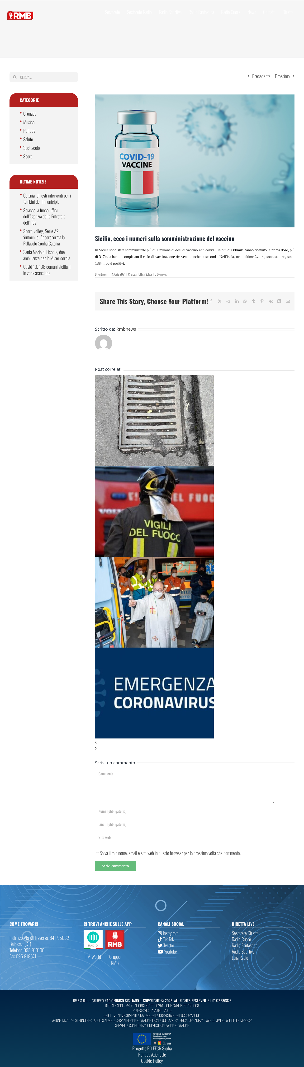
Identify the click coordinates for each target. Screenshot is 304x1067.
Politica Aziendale (152, 1054)
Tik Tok (168, 939)
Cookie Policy (152, 1060)
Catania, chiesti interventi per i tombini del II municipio (47, 198)
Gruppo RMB (115, 959)
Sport (27, 156)
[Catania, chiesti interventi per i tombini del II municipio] (154, 377)
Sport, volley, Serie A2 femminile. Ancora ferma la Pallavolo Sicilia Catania (44, 237)
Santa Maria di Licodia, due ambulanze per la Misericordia (46, 255)
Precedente (261, 76)
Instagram (170, 932)
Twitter (168, 945)
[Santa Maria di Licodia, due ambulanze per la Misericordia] (154, 559)
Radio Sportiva (243, 951)
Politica (141, 274)
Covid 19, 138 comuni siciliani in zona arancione (47, 269)
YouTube (170, 951)
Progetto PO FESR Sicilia (152, 1048)
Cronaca (132, 274)
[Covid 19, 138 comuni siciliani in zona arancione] (154, 650)
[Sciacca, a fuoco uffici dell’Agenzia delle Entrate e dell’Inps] (154, 468)
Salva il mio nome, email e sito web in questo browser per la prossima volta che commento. (170, 852)
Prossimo (282, 76)
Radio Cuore (241, 939)
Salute (149, 274)
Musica (28, 122)
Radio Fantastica (244, 945)
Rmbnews (103, 274)
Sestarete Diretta (245, 932)
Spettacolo (31, 148)
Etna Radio (240, 957)
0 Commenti (161, 274)
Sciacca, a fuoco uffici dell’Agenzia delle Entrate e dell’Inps (44, 216)
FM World (93, 956)
